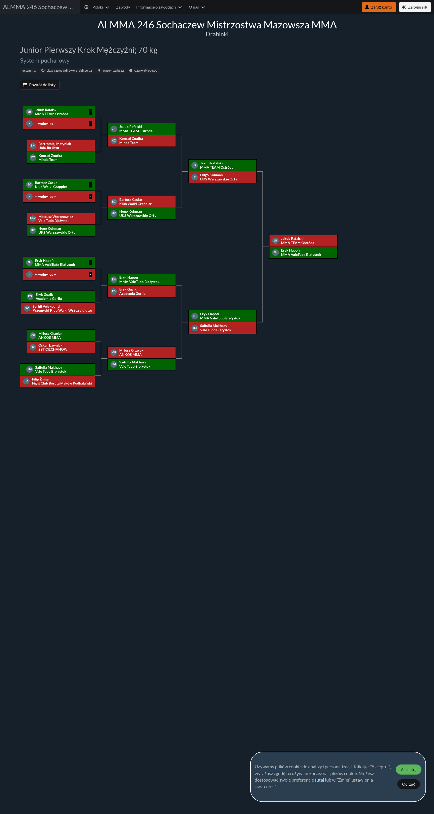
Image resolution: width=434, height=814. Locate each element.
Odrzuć (408, 784)
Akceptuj (408, 769)
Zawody (123, 7)
